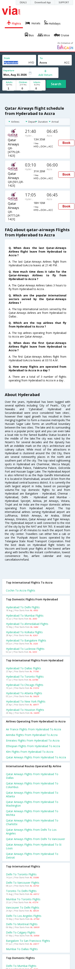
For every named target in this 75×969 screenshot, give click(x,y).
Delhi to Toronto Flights (21, 874)
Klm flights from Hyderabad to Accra (29, 751)
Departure (8, 70)
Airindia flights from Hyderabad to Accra (32, 735)
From (7, 58)
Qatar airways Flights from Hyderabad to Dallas (32, 776)
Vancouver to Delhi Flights (22, 907)
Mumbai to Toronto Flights (23, 899)
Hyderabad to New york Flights (25, 701)
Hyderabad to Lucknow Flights (25, 649)
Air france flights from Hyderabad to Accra (33, 729)
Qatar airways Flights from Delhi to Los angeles (31, 831)
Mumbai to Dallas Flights (22, 949)
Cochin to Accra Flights (20, 590)
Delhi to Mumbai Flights (21, 966)
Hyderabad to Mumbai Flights (24, 615)
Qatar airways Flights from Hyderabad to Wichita (32, 813)
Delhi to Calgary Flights (20, 932)
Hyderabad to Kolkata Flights (24, 632)
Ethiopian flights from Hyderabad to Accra (33, 746)
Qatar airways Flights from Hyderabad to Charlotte (32, 822)
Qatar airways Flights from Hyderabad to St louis (34, 846)
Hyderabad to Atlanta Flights (24, 693)
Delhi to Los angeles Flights (23, 916)
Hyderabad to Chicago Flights (24, 685)
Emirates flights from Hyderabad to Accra (32, 740)
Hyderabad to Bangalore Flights (26, 640)
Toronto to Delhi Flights (21, 891)
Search (56, 84)
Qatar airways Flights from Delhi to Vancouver (35, 839)
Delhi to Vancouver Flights (22, 882)
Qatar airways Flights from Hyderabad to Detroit (32, 855)
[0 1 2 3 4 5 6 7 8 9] (23, 88)
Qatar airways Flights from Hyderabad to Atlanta (32, 794)
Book (66, 142)
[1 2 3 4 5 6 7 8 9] (9, 88)
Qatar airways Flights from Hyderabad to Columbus (32, 785)
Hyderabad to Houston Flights (25, 710)
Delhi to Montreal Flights (22, 924)
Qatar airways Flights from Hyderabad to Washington (32, 803)
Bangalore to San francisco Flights (28, 941)
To (41, 58)
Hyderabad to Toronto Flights (25, 676)
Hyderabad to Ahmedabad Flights (27, 624)
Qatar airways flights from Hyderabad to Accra (36, 757)
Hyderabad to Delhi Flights (23, 607)
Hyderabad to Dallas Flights (23, 668)
